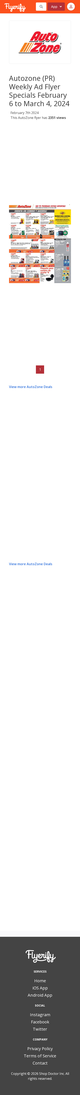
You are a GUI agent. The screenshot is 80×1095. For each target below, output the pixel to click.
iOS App (40, 988)
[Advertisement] (40, 163)
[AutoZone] (40, 42)
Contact (40, 1063)
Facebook (40, 1022)
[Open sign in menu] (71, 6)
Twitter (40, 1029)
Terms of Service (40, 1056)
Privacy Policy (40, 1048)
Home (40, 980)
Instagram (40, 1014)
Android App (40, 995)
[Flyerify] (4, 6)
